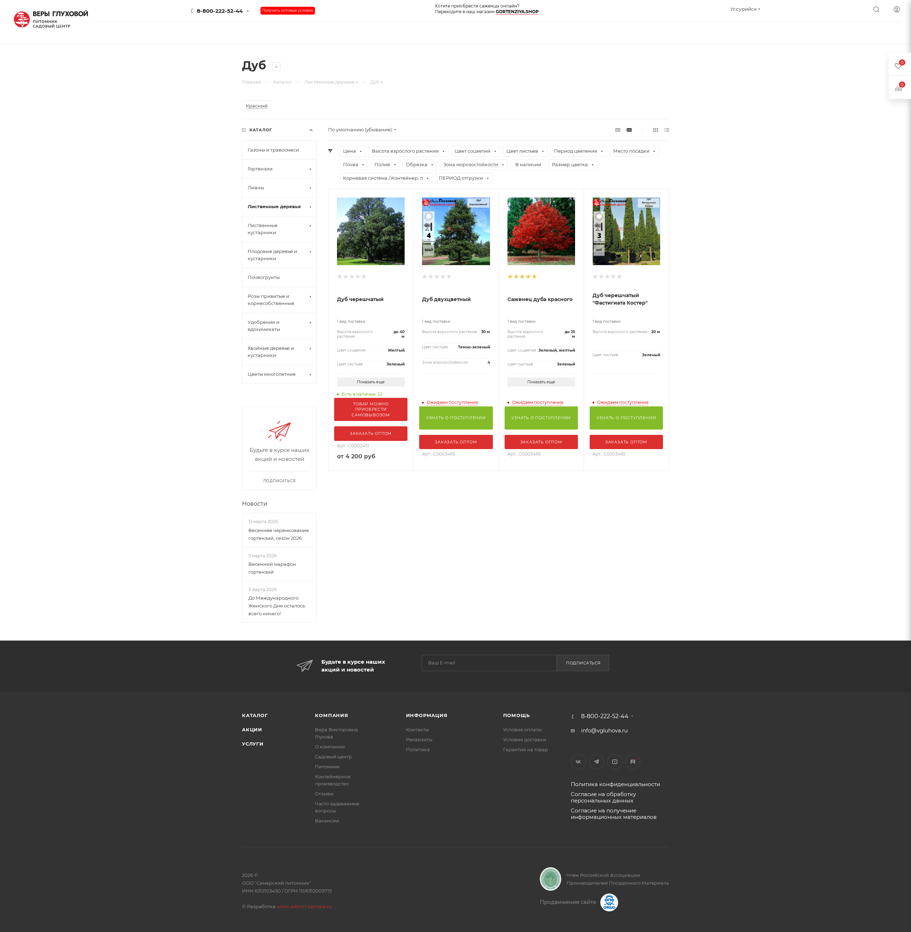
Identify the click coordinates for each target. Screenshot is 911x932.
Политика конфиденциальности (615, 784)
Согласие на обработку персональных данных (603, 797)
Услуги (253, 744)
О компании (330, 746)
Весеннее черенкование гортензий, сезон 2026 (278, 534)
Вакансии (327, 820)
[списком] (667, 130)
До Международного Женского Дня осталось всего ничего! (276, 605)
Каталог (255, 715)
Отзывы (324, 793)
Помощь (516, 715)
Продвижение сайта (568, 902)
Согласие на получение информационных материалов (614, 813)
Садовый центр (333, 756)
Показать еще (371, 381)
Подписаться (583, 662)
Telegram (596, 761)
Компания (331, 715)
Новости (254, 503)
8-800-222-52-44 (220, 10)
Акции (252, 729)
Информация (427, 715)
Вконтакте (578, 761)
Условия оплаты (522, 729)
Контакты (417, 729)
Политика (418, 749)
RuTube (633, 761)
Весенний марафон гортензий (272, 568)
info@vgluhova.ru (604, 730)
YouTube (614, 761)
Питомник (327, 766)
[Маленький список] (618, 130)
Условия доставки (524, 739)
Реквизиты (419, 739)
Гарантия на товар (525, 749)
